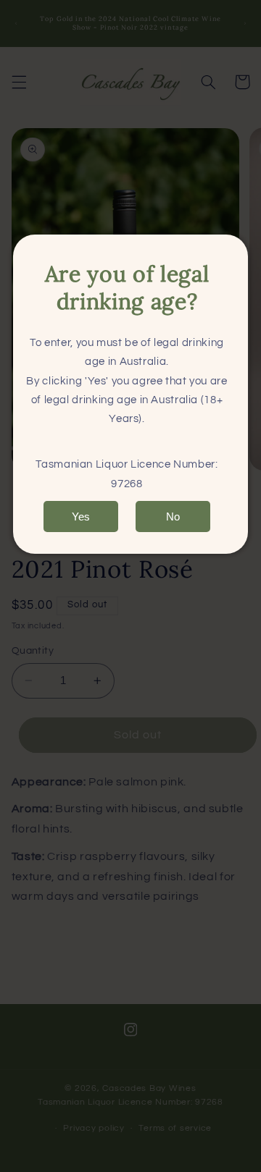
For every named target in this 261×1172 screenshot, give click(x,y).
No (173, 516)
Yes (81, 516)
